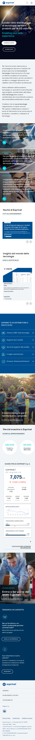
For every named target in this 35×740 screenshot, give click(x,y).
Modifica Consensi (27, 718)
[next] (30, 242)
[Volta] (17, 275)
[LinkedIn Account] (5, 711)
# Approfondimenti (8, 291)
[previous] (27, 242)
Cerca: (27, 3)
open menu (31, 3)
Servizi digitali (8, 283)
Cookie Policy (16, 718)
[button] (9, 43)
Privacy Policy (7, 718)
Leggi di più (7, 296)
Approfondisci (8, 234)
